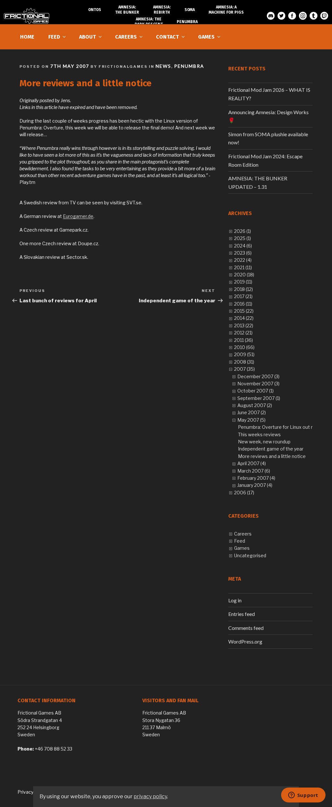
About (87, 37)
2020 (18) (244, 274)
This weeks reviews (259, 434)
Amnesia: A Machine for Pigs (226, 10)
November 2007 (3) (258, 383)
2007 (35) (244, 369)
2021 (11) (243, 267)
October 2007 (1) (255, 390)
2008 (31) (244, 362)
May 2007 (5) (251, 420)
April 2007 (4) (251, 463)
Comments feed (246, 628)
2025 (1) (242, 238)
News (163, 66)
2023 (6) (243, 253)
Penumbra (189, 66)
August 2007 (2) (254, 405)
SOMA (189, 9)
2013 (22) (243, 325)
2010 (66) (244, 347)
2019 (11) (243, 281)
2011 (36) (243, 340)
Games (206, 37)
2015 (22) (244, 311)
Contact (167, 37)
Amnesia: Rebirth (162, 10)
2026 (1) (242, 231)
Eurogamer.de (78, 216)
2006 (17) (244, 492)
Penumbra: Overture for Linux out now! (279, 427)
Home (27, 37)
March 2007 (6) (253, 471)
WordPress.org (245, 641)
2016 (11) (243, 304)
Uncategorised (250, 555)
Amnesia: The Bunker (127, 10)
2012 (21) (243, 332)
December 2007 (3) (258, 376)
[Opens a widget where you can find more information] (303, 796)
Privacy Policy (32, 792)
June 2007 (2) (251, 412)
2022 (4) (243, 260)
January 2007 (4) (254, 485)
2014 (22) (244, 318)
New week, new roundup (264, 441)
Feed (54, 37)
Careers (126, 37)
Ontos (94, 9)
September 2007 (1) (258, 398)
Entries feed (241, 614)
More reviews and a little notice (272, 456)
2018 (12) (243, 289)
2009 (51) (244, 354)
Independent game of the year (270, 449)
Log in (235, 600)
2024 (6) (243, 245)
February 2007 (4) (256, 478)
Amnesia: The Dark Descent (149, 22)
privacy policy (150, 796)
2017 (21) (243, 296)
